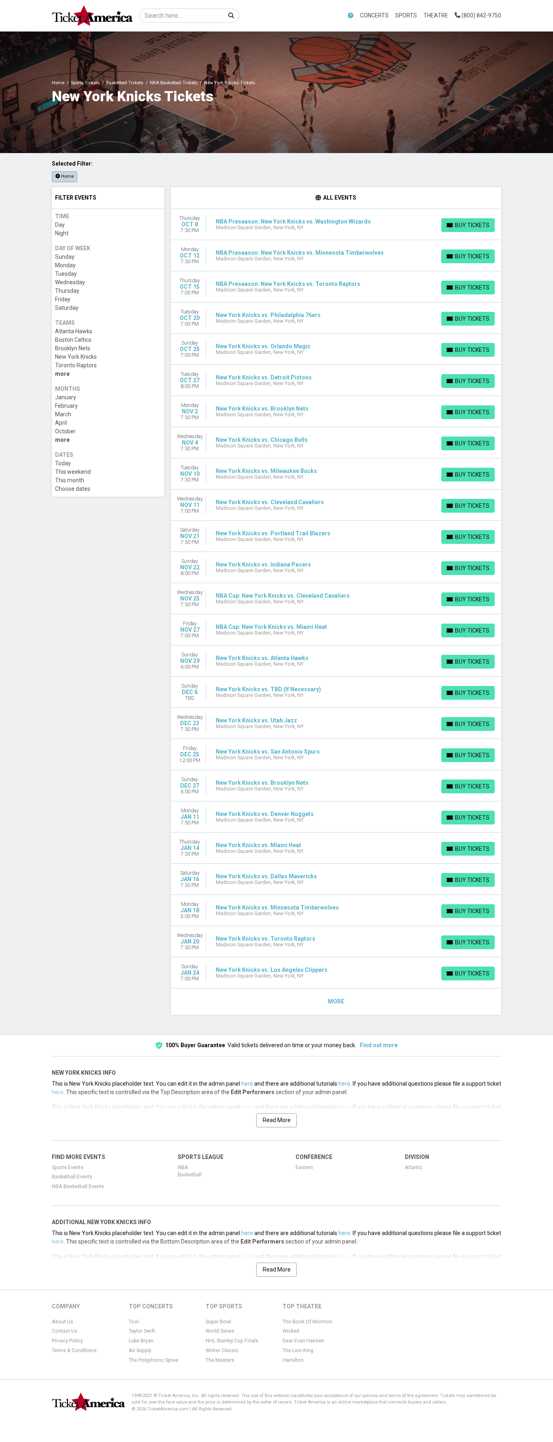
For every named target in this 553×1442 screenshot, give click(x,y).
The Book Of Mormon (307, 1322)
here (247, 1083)
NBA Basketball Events (78, 1186)
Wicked (291, 1331)
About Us (62, 1322)
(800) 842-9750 (480, 15)
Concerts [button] (374, 15)
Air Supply (140, 1350)
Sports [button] (406, 15)
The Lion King (298, 1350)
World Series (220, 1331)
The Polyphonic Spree (153, 1360)
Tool (134, 1322)
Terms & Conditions (74, 1350)
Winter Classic (222, 1350)
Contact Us (64, 1331)
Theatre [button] (435, 15)
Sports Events (67, 1167)
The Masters (220, 1360)
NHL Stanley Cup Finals (232, 1341)
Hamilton (293, 1360)
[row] (336, 224)
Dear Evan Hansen (303, 1341)
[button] (351, 15)
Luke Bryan (141, 1341)
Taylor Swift (142, 1331)
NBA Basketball (190, 1171)
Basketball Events (72, 1177)
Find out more (379, 1045)
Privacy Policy (67, 1341)
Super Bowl (218, 1322)
